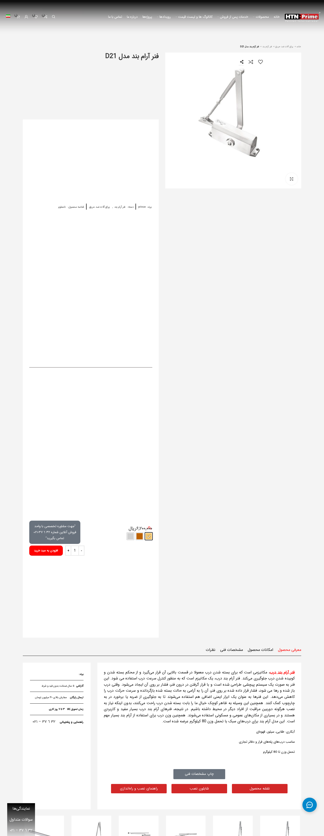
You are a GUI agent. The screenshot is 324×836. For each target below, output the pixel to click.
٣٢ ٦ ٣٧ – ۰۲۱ (44, 722)
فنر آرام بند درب (282, 672)
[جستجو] (54, 17)
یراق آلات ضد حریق (284, 46)
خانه (298, 46)
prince (142, 207)
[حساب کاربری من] (26, 17)
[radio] (148, 536)
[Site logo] (302, 17)
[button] (199, 788)
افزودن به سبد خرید (46, 550)
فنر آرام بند (267, 46)
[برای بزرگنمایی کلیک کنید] (292, 179)
